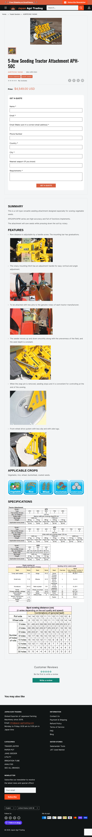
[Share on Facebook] (69, 80)
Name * (13, 106)
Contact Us (55, 716)
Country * (14, 143)
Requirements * (16, 171)
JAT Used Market (57, 750)
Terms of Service (57, 727)
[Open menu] (5, 8)
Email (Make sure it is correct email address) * (29, 125)
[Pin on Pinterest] (74, 80)
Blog (52, 734)
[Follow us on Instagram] (10, 817)
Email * (13, 116)
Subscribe (12, 797)
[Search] (81, 7)
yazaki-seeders (27, 76)
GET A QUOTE (46, 185)
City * (12, 152)
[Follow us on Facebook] (6, 817)
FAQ (51, 731)
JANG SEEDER (10, 753)
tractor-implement (14, 76)
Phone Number (16, 134)
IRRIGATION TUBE (12, 761)
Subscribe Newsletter (76, 2)
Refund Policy (56, 723)
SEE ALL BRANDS (12, 768)
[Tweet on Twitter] (78, 80)
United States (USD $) (26, 808)
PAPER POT (9, 750)
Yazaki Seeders (15, 14)
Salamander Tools (57, 746)
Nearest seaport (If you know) (22, 161)
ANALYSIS (8, 764)
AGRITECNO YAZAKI (30, 14)
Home (4, 14)
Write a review (46, 680)
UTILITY (7, 757)
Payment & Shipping (58, 720)
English (8, 808)
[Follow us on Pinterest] (14, 817)
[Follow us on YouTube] (18, 817)
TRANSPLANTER (11, 746)
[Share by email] (82, 80)
